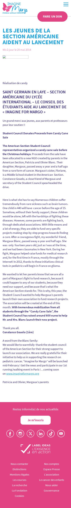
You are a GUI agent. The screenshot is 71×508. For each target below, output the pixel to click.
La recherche (19, 485)
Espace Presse (51, 469)
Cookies (19, 496)
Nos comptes (51, 464)
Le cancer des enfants (51, 480)
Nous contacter (19, 464)
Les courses (19, 480)
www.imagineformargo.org (22, 373)
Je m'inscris (36, 420)
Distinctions (19, 469)
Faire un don (52, 16)
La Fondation (19, 490)
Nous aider (51, 485)
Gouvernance (51, 490)
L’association (51, 474)
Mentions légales (19, 474)
